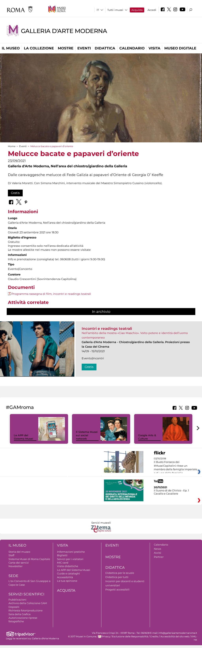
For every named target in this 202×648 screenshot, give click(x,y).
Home (11, 146)
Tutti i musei (115, 9)
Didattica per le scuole (119, 572)
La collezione (39, 48)
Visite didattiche (67, 566)
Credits (154, 636)
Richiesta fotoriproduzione (25, 610)
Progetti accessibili (117, 589)
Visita (154, 48)
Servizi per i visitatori (70, 559)
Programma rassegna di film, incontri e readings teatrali (51, 294)
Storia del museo (19, 551)
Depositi (13, 606)
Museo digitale (180, 48)
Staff (11, 555)
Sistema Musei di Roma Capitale (29, 559)
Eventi (84, 48)
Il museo (11, 48)
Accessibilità (65, 577)
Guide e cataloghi (68, 573)
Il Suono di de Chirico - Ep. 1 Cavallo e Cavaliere (171, 492)
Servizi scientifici (26, 594)
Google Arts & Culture (147, 437)
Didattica (105, 48)
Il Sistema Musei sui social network (87, 435)
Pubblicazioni (17, 599)
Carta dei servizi (18, 562)
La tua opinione (67, 580)
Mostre (65, 48)
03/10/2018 (176, 466)
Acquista (137, 9)
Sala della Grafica (19, 614)
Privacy (106, 636)
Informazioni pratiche (71, 551)
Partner (159, 556)
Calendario (132, 48)
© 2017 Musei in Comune (82, 636)
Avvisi (157, 552)
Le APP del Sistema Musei (23, 437)
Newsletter (15, 566)
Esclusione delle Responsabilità (130, 636)
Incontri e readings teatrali (107, 328)
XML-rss (194, 638)
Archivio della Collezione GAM (27, 603)
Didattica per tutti (116, 577)
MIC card (62, 562)
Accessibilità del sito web (174, 636)
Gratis (15, 193)
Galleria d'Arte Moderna (64, 31)
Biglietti (62, 555)
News (157, 548)
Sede (13, 576)
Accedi (152, 9)
